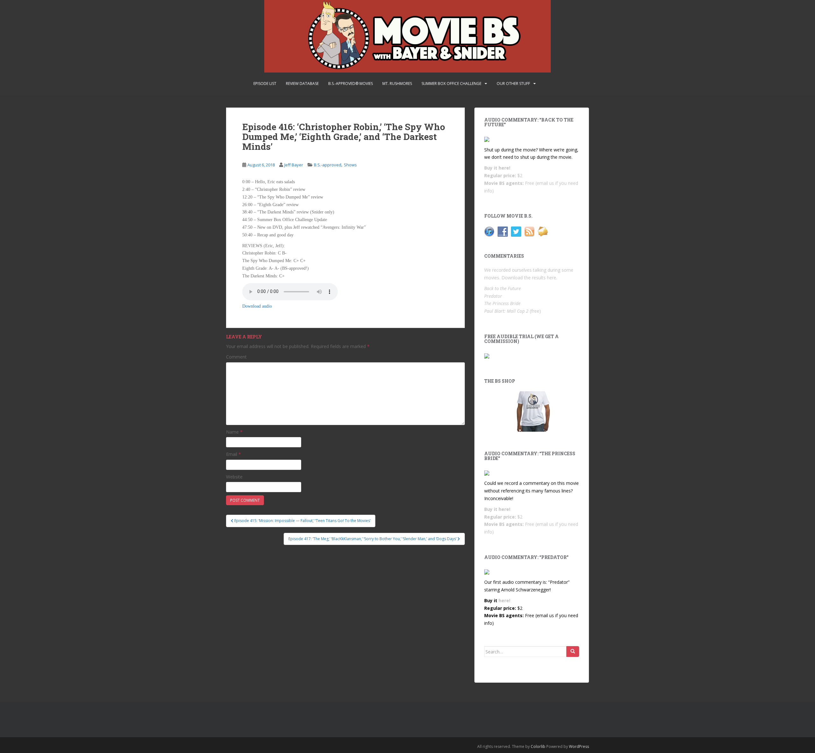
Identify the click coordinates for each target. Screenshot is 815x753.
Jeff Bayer (293, 165)
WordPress (579, 746)
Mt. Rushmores (397, 83)
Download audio (257, 306)
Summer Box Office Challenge (451, 83)
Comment (236, 357)
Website (234, 477)
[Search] (572, 651)
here (551, 278)
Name (234, 432)
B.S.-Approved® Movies (350, 83)
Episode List (264, 83)
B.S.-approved (327, 165)
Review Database (302, 83)
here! (504, 168)
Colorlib (538, 746)
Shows (350, 165)
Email (233, 454)
